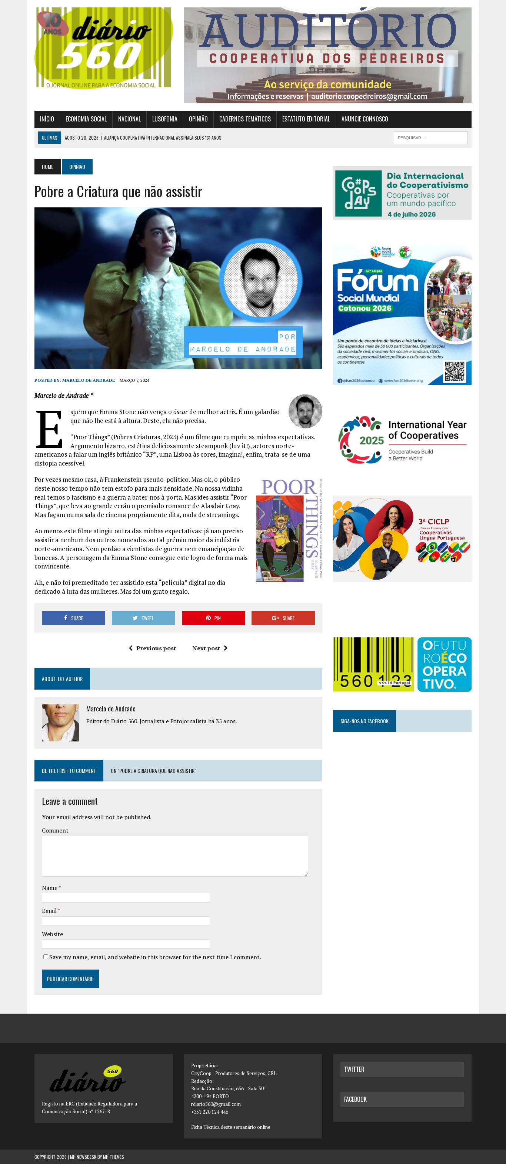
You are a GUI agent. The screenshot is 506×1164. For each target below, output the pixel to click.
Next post (206, 648)
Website (52, 934)
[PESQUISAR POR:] (431, 136)
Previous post (156, 648)
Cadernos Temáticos (245, 118)
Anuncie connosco (365, 118)
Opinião (198, 118)
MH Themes (113, 1157)
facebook (355, 1099)
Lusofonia (164, 118)
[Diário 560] (103, 48)
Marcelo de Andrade (88, 380)
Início (47, 118)
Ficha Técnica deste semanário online (230, 1127)
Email (50, 911)
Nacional (129, 118)
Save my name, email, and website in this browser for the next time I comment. (155, 957)
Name (50, 888)
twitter (354, 1069)
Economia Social (86, 118)
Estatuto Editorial (306, 118)
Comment (55, 830)
